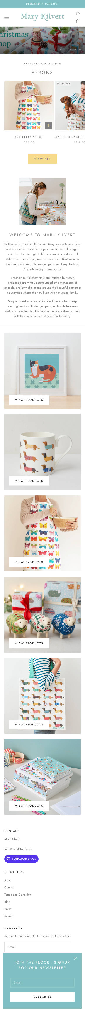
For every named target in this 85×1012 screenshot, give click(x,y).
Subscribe (42, 997)
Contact (9, 887)
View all (42, 159)
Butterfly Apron (29, 137)
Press (7, 909)
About (8, 880)
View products (29, 400)
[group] (42, 40)
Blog (7, 902)
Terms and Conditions (18, 894)
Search (8, 916)
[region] (42, 40)
